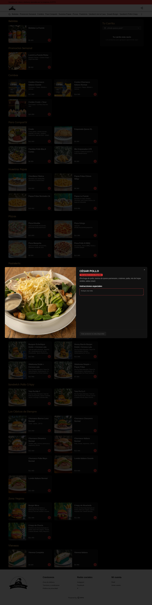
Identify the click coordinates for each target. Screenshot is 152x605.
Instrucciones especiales (91, 286)
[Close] (144, 270)
